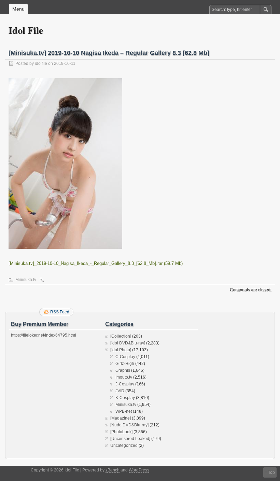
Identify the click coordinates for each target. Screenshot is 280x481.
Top (271, 472)
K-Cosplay (125, 397)
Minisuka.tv (25, 279)
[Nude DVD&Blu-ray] (129, 425)
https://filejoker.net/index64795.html (43, 335)
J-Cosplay (124, 384)
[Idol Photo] (120, 350)
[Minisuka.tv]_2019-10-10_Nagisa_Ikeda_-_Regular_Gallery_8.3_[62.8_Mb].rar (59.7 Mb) (96, 263)
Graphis (122, 370)
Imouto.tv (123, 377)
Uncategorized (124, 445)
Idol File (26, 30)
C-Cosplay (125, 356)
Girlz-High (124, 363)
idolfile (41, 63)
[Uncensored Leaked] (130, 438)
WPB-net (123, 411)
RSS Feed (59, 312)
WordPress (139, 470)
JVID (119, 390)
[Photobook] (121, 431)
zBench (113, 470)
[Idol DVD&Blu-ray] (127, 343)
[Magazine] (120, 418)
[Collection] (120, 336)
